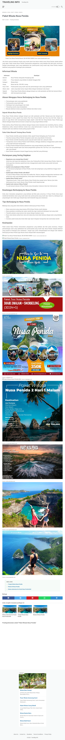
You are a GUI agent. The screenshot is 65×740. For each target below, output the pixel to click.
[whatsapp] (45, 598)
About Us (16, 734)
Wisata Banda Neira (25, 713)
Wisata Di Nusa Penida (14, 586)
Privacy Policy (48, 734)
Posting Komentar (14, 19)
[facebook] (8, 598)
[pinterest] (32, 598)
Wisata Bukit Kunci (25, 721)
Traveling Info (11, 2)
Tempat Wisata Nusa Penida (15, 584)
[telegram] (57, 598)
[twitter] (20, 598)
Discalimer (29, 734)
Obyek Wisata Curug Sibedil (28, 705)
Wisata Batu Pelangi (25, 690)
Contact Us (22, 734)
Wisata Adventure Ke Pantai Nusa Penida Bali (19, 589)
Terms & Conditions (38, 734)
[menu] (4, 7)
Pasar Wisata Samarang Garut (28, 698)
